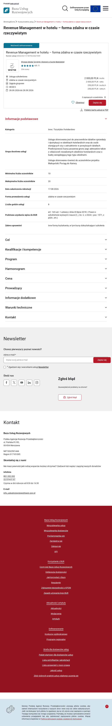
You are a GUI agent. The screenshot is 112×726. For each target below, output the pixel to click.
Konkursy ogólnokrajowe (56, 634)
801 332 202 (9, 476)
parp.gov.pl (14, 3)
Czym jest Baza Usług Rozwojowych (56, 567)
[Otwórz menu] (105, 9)
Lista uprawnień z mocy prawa (56, 665)
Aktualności (56, 608)
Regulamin (56, 582)
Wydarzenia (56, 614)
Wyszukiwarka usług (26, 22)
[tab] (56, 119)
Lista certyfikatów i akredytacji (56, 660)
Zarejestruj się (56, 541)
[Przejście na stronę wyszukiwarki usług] (65, 9)
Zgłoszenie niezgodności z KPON (56, 588)
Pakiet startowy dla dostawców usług (56, 655)
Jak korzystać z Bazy (56, 577)
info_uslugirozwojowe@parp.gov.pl (19, 493)
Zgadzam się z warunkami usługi (28, 367)
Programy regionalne (56, 639)
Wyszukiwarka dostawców (56, 530)
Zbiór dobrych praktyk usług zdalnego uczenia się (56, 676)
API (56, 551)
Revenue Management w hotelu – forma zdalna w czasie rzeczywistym (53, 52)
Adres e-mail (9, 355)
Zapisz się (97, 102)
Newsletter (43, 367)
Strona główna (9, 22)
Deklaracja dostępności (56, 572)
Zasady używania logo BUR (56, 593)
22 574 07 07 (9, 479)
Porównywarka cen (56, 536)
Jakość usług (56, 670)
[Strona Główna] (18, 10)
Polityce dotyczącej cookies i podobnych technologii (61, 719)
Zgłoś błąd (72, 397)
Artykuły (56, 619)
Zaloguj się (56, 546)
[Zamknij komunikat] (106, 706)
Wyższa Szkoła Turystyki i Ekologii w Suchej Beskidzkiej (42, 62)
